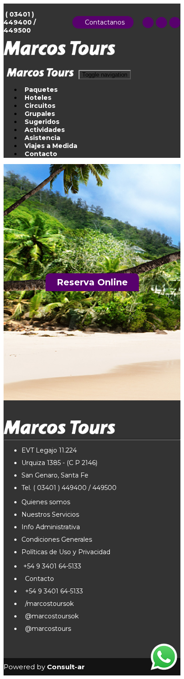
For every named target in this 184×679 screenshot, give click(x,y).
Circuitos (40, 106)
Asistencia (42, 138)
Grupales (40, 114)
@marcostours (46, 629)
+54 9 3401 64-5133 (51, 566)
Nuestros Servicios (50, 514)
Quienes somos (45, 502)
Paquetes (41, 90)
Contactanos (103, 22)
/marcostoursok (47, 604)
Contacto (41, 154)
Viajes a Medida (51, 146)
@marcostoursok (50, 616)
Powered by (44, 667)
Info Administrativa (50, 527)
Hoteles (38, 98)
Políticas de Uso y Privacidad (65, 552)
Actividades (45, 130)
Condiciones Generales (56, 539)
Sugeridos (42, 122)
